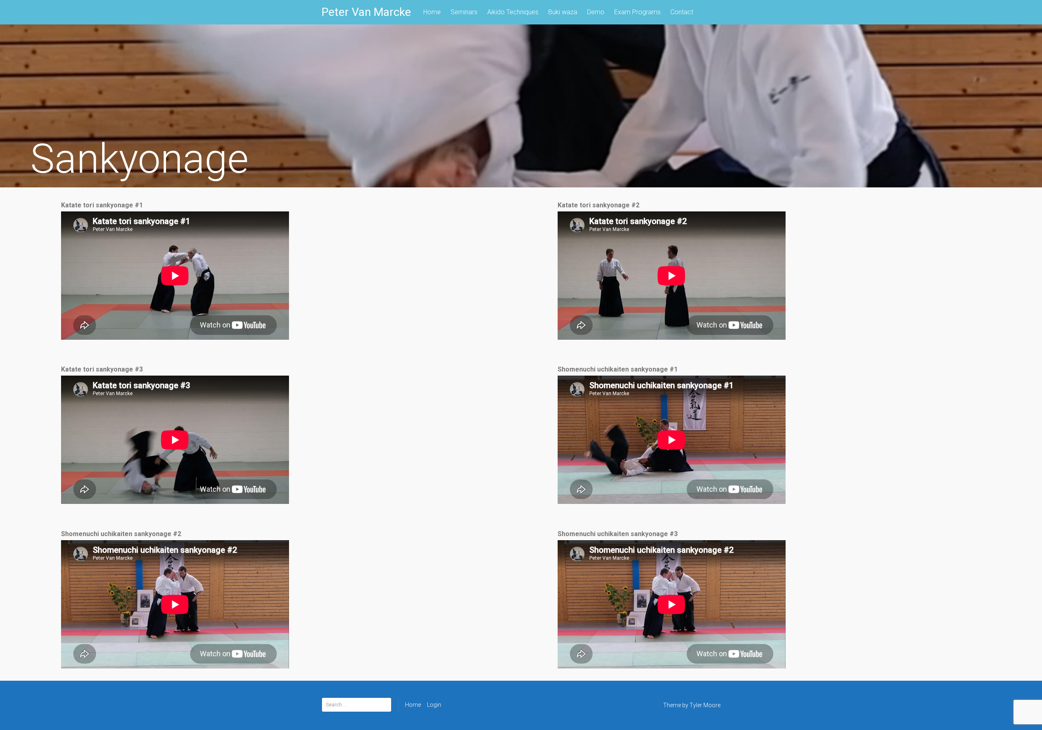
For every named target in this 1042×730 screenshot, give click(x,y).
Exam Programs (637, 12)
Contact (681, 12)
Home (432, 12)
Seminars (464, 12)
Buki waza (562, 12)
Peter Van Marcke (366, 12)
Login (434, 704)
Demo (595, 12)
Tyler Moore (705, 705)
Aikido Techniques (513, 12)
